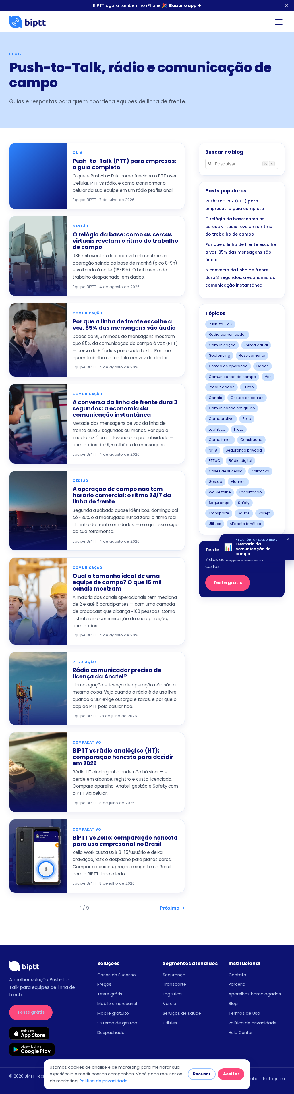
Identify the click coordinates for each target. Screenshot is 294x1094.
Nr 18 (213, 450)
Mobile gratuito (113, 1013)
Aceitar (231, 1074)
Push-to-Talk (220, 324)
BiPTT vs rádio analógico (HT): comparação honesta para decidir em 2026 (123, 757)
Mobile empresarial (117, 1003)
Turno (248, 387)
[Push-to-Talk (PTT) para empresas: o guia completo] (38, 176)
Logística (217, 429)
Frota (238, 429)
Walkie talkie (220, 492)
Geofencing (219, 355)
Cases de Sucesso (116, 975)
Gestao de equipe (247, 397)
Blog (233, 1003)
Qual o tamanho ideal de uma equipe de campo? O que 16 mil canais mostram (117, 582)
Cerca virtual (256, 345)
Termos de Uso (244, 1013)
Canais (215, 397)
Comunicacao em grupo (232, 408)
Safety (243, 502)
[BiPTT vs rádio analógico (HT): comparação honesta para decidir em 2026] (38, 772)
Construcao (251, 439)
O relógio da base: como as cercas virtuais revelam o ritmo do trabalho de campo (125, 241)
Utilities (215, 523)
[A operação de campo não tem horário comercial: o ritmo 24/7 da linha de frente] (38, 511)
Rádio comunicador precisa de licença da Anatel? (117, 673)
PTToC (214, 460)
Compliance (220, 439)
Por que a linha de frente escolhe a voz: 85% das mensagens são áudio (124, 325)
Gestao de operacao (228, 366)
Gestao (215, 481)
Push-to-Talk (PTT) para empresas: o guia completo (124, 164)
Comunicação (222, 345)
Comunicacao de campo (232, 376)
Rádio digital (240, 460)
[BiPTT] (27, 22)
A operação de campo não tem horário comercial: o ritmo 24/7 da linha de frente (122, 495)
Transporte (219, 513)
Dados (262, 366)
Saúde (244, 513)
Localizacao (250, 492)
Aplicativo (260, 471)
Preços (104, 984)
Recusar (201, 1074)
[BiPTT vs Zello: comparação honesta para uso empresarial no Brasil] (38, 856)
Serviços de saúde (182, 1013)
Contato (237, 975)
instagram (274, 1079)
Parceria (237, 984)
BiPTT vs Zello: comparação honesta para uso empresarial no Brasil (125, 841)
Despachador (111, 1032)
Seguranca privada (244, 450)
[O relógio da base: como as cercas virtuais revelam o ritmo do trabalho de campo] (38, 256)
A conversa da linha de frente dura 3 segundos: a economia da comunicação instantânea (125, 408)
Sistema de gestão (117, 1023)
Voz (268, 376)
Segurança (219, 502)
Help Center (241, 1032)
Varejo (264, 513)
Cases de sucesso (226, 471)
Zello (246, 418)
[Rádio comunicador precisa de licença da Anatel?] (38, 688)
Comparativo (221, 418)
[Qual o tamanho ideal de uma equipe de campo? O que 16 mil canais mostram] (38, 601)
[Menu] (279, 22)
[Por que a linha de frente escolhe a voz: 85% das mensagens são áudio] (38, 340)
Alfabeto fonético (245, 523)
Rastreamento (252, 355)
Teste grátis (227, 583)
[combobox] (241, 164)
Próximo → (172, 908)
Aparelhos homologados (255, 994)
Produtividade (222, 387)
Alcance (238, 481)
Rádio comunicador (227, 334)
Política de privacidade (252, 1023)
